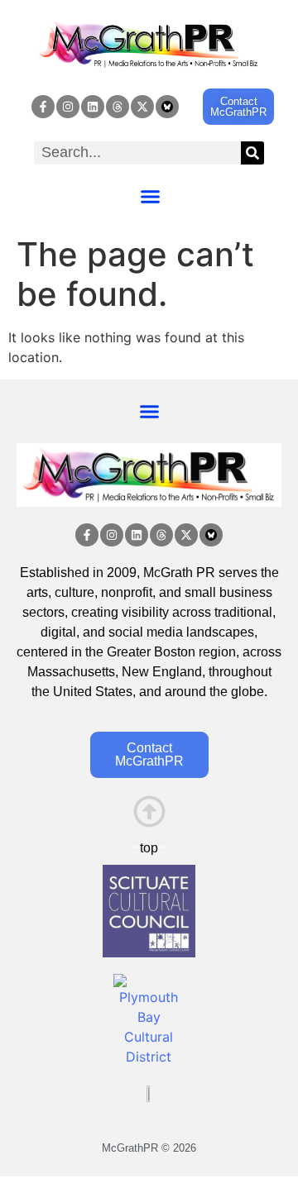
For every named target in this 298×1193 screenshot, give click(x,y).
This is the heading (149, 846)
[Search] (252, 153)
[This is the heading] (149, 811)
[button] (150, 196)
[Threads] (117, 106)
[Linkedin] (92, 106)
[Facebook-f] (43, 106)
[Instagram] (67, 106)
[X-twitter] (142, 106)
